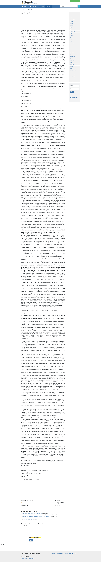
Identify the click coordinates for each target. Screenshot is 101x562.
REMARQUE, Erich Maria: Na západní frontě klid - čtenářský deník (36, 516)
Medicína (71, 45)
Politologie (72, 52)
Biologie (71, 17)
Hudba (71, 41)
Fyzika (71, 33)
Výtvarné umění (73, 70)
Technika (71, 66)
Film (70, 29)
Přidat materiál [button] (75, 1)
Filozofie (71, 27)
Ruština (71, 58)
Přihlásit (71, 91)
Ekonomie (72, 25)
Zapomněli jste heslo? (74, 97)
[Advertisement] (30, 21)
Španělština (72, 64)
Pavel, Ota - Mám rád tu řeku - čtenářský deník (32, 513)
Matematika (72, 43)
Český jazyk (72, 19)
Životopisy (48, 6)
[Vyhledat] (79, 6)
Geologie (71, 35)
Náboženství (72, 48)
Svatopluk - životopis (27, 519)
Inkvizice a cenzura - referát (29, 517)
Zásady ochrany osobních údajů (27, 558)
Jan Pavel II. (30, 9)
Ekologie (71, 23)
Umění (71, 68)
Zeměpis (71, 72)
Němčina (71, 50)
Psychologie (72, 56)
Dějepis (71, 21)
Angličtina (72, 15)
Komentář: (23, 528)
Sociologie (72, 60)
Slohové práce (41, 6)
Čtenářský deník (32, 6)
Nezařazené (72, 74)
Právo (71, 54)
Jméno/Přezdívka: (24, 525)
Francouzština (72, 31)
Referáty (24, 6)
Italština (71, 39)
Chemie (71, 37)
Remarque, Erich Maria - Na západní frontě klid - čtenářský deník (36, 514)
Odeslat (31, 540)
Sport (71, 62)
